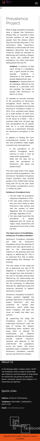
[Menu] (36, 3)
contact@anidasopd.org (15, 408)
